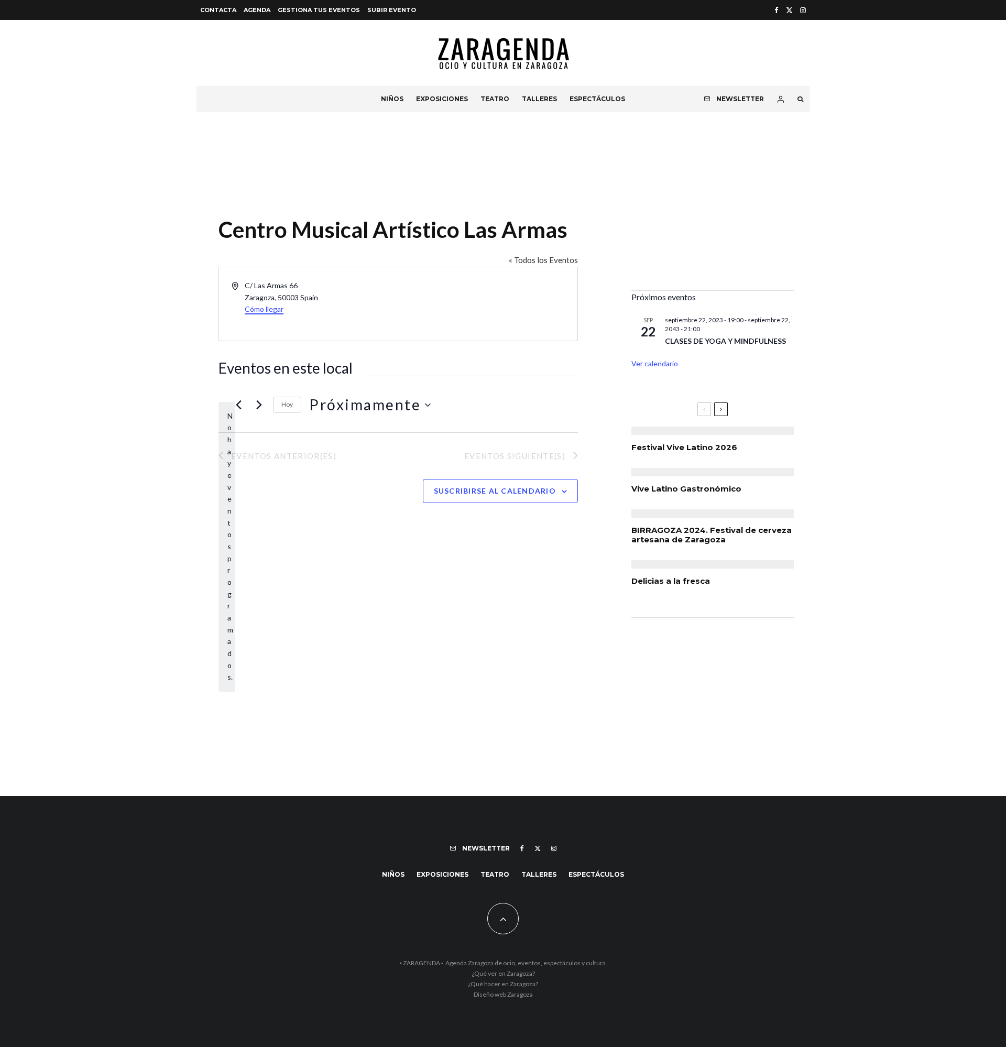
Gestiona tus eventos (319, 10)
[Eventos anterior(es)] (238, 405)
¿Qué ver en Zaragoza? (503, 973)
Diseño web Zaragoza (503, 994)
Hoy (287, 404)
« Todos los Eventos (543, 260)
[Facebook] (776, 10)
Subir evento (391, 10)
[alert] (226, 547)
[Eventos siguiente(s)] (259, 405)
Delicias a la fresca (670, 581)
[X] (789, 10)
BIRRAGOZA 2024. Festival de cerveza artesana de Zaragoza (711, 535)
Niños (392, 99)
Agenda (257, 10)
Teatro (494, 99)
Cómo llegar (264, 308)
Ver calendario (654, 363)
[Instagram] (803, 10)
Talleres (539, 99)
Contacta (218, 10)
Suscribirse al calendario (495, 490)
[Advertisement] (712, 209)
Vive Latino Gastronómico (686, 489)
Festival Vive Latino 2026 (684, 447)
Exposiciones (442, 99)
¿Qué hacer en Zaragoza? (503, 984)
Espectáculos (597, 99)
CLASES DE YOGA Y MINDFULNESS (725, 340)
